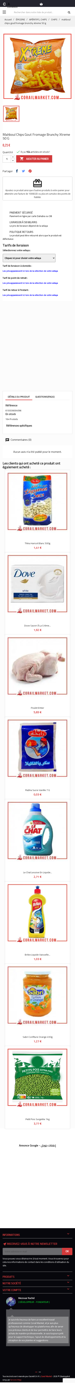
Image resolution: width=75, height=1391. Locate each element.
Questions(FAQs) (45, 396)
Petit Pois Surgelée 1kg (37, 1119)
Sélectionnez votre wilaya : (17, 250)
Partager (17, 172)
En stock (10, 414)
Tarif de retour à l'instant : (16, 290)
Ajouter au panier (34, 158)
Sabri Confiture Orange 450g (37, 1037)
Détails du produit (19, 396)
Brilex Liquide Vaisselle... (37, 954)
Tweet (24, 172)
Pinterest (30, 172)
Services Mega (15, 1380)
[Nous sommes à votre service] (11, 1301)
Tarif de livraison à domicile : (17, 266)
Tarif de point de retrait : (15, 278)
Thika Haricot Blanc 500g (37, 543)
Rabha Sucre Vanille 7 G (37, 790)
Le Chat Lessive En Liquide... (37, 872)
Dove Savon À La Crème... (37, 625)
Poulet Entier (37, 708)
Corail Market (46, 1376)
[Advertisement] (37, 345)
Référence (11, 405)
